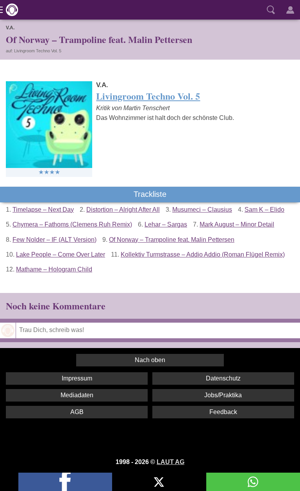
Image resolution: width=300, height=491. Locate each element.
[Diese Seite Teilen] (65, 482)
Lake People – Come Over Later (60, 254)
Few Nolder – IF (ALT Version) (54, 239)
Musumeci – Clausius (202, 209)
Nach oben (150, 360)
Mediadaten (77, 395)
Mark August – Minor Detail (237, 224)
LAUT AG (170, 462)
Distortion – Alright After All (123, 209)
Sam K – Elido (264, 209)
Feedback (223, 412)
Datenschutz (223, 378)
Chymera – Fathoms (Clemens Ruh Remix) (72, 224)
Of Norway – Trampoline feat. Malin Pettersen (171, 239)
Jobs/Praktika (223, 395)
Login (290, 10)
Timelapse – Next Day (43, 209)
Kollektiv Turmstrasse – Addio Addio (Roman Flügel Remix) (203, 254)
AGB (77, 412)
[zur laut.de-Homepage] (10, 10)
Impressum (77, 378)
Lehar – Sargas (166, 224)
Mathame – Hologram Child (54, 269)
